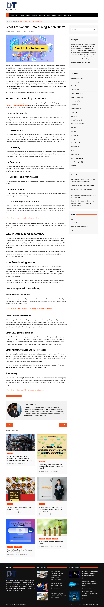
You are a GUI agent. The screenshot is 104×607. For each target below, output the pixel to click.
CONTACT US (79, 55)
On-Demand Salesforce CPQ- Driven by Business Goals (89, 583)
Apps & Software (25, 15)
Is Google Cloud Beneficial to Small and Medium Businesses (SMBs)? (90, 573)
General (48, 538)
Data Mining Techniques (14, 396)
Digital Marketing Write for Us (79, 226)
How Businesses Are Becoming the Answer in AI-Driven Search (83, 196)
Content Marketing (76, 93)
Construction (74, 89)
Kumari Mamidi (44, 471)
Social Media (18, 546)
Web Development (76, 158)
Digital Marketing (75, 97)
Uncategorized (75, 154)
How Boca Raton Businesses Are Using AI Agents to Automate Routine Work (83, 180)
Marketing (42, 15)
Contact (73, 230)
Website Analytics (76, 162)
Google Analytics (75, 120)
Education (74, 104)
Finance (73, 112)
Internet (60, 15)
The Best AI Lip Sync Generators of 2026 (82, 185)
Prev (10, 424)
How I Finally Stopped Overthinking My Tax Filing (83, 190)
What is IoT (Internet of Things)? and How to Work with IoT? (90, 593)
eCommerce (74, 101)
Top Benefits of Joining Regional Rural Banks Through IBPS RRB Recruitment (50, 509)
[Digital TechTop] (12, 574)
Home (72, 219)
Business (34, 15)
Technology (13, 15)
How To (73, 127)
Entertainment (75, 108)
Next (62, 424)
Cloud (72, 86)
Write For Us (67, 15)
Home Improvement (76, 124)
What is (54, 15)
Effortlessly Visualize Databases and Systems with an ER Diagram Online (51, 467)
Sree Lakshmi (10, 31)
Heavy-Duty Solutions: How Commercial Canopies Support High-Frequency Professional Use (19, 458)
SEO (72, 139)
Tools (48, 15)
